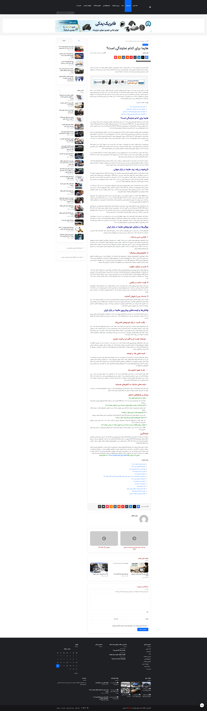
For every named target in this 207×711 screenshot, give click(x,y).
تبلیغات (58, 708)
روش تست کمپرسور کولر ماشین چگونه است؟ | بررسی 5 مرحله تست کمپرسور (66, 199)
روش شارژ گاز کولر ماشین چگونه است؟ (66, 214)
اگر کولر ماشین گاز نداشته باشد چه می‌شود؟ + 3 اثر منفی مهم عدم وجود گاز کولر (67, 170)
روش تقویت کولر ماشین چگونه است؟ (67, 207)
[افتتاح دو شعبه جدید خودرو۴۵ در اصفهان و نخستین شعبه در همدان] (79, 97)
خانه (146, 41)
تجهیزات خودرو (87, 6)
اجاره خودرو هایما (141, 486)
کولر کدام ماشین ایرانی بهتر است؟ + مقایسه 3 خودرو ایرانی (66, 132)
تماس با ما (79, 6)
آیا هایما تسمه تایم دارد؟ (139, 481)
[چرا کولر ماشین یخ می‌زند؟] (79, 222)
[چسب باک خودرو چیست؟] (125, 696)
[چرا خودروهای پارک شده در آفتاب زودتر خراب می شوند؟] (79, 64)
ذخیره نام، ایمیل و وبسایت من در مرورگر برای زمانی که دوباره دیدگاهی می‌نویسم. (129, 626)
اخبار (123, 6)
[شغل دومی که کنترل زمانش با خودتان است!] (139, 568)
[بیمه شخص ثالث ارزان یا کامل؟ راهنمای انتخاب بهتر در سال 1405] (79, 56)
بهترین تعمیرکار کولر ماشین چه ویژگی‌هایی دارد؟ (67, 140)
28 (57, 666)
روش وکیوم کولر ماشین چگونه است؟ (67, 192)
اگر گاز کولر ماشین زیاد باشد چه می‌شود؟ (67, 155)
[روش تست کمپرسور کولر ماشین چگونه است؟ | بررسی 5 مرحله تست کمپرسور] (79, 200)
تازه (79, 41)
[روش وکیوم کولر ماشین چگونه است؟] (79, 193)
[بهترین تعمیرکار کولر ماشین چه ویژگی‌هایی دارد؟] (79, 141)
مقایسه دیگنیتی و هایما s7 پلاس (137, 494)
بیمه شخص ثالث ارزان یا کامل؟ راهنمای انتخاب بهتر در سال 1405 (66, 55)
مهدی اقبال (145, 53)
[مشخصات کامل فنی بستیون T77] (136, 684)
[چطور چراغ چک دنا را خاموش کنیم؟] (146, 684)
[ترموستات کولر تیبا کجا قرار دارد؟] (119, 568)
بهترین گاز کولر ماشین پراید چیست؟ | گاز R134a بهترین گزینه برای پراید (67, 147)
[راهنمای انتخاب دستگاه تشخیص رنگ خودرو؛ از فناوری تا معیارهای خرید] (79, 79)
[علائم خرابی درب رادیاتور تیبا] (114, 685)
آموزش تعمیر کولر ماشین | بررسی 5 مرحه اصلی (68, 125)
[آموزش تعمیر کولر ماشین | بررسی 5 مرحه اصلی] (79, 127)
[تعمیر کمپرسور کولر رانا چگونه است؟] (125, 690)
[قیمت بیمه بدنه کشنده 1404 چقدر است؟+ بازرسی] (114, 692)
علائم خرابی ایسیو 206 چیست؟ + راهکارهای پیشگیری (100, 698)
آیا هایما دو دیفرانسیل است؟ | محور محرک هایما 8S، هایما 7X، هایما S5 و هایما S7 (124, 476)
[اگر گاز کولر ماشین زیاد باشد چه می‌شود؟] (79, 156)
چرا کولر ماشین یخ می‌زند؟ (68, 220)
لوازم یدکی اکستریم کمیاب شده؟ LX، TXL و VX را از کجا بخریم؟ (66, 47)
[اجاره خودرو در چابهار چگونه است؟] (136, 696)
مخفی (138, 103)
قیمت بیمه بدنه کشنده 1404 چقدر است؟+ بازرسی (98, 691)
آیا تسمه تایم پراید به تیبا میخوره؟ (100, 574)
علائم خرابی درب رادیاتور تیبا (102, 683)
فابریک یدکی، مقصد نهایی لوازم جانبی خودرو (66, 111)
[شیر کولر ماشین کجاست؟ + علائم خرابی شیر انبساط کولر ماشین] (79, 230)
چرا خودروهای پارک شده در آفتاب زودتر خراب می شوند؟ (67, 62)
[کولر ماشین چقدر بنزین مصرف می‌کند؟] (79, 186)
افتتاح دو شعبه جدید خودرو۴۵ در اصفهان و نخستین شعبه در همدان (67, 97)
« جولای (76, 673)
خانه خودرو (135, 6)
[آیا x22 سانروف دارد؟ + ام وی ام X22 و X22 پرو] (125, 684)
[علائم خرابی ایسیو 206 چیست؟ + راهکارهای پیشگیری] (114, 699)
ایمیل (146, 619)
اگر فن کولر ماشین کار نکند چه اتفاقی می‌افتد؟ (67, 177)
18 (67, 662)
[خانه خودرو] (148, 7)
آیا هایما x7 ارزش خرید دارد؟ (138, 479)
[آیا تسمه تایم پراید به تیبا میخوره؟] (99, 568)
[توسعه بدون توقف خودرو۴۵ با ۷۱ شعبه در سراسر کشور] (79, 120)
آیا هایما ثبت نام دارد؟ (139, 484)
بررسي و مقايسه (115, 6)
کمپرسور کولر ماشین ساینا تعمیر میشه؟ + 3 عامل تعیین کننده (67, 235)
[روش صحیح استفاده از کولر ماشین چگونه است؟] (136, 690)
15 (76, 662)
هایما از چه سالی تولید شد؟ (138, 471)
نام (147, 612)
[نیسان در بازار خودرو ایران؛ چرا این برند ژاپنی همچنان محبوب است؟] (79, 71)
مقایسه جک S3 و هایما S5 (138, 491)
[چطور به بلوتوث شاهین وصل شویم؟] (146, 696)
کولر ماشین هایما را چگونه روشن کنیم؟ (136, 489)
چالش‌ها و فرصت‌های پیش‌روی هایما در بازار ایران (133, 114)
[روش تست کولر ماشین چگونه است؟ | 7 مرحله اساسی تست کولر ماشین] (79, 163)
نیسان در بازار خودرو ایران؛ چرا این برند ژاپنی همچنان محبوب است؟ (66, 70)
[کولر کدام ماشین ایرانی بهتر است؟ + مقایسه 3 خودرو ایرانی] (79, 134)
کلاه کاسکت (147, 667)
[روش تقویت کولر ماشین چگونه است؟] (79, 208)
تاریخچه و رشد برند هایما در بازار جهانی (135, 109)
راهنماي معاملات (97, 6)
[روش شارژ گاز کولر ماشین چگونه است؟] (79, 215)
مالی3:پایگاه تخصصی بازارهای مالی (74, 248)
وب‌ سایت (116, 619)
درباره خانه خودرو (70, 708)
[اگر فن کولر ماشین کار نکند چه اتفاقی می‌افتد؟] (79, 179)
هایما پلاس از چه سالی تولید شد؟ (137, 469)
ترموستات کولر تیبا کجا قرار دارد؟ (121, 574)
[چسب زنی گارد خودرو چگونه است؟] (146, 690)
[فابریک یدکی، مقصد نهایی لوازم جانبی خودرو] (79, 112)
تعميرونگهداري (106, 6)
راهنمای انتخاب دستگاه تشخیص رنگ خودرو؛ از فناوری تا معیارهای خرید (66, 78)
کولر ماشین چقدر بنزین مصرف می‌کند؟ (67, 184)
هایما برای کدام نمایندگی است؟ (137, 107)
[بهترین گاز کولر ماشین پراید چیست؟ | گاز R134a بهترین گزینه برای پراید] (79, 148)
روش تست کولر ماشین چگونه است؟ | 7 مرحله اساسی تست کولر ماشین (67, 162)
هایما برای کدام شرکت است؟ (138, 464)
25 (67, 666)
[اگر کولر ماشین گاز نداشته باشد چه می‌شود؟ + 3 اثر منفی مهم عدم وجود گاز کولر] (79, 171)
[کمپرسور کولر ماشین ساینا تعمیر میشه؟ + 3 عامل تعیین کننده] (79, 237)
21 (57, 662)
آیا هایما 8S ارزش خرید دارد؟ (138, 467)
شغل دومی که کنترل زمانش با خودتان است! (139, 575)
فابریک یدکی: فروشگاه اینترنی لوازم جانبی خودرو (71, 257)
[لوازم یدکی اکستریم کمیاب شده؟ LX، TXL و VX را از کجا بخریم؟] (79, 49)
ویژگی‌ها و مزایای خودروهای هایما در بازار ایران (134, 112)
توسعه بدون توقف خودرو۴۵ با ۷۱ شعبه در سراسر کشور (67, 118)
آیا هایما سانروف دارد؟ (140, 474)
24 (70, 666)
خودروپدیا (128, 6)
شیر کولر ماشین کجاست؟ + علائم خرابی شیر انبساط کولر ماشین (66, 228)
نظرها (64, 41)
